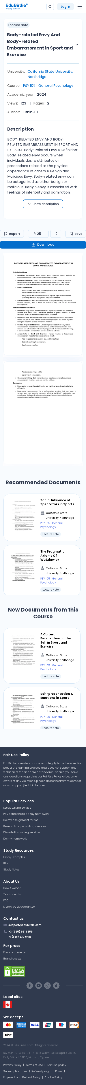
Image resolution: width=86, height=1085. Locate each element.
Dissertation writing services (22, 832)
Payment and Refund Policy (21, 1077)
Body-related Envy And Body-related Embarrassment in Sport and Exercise (40, 45)
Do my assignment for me (20, 820)
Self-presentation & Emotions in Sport (56, 696)
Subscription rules (15, 1071)
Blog (6, 863)
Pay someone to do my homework (26, 814)
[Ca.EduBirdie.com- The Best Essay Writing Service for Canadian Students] (7, 1006)
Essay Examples (14, 857)
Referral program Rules (47, 1071)
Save (78, 234)
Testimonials (12, 894)
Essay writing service (17, 807)
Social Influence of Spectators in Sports (57, 502)
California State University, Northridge (50, 74)
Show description (46, 204)
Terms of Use (34, 1065)
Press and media (14, 952)
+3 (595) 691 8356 (20, 931)
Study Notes (11, 869)
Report (14, 234)
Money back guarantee (19, 906)
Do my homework (15, 838)
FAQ (5, 900)
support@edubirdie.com (28, 785)
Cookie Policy (53, 1077)
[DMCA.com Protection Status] (43, 971)
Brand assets (12, 958)
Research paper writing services (24, 826)
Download (46, 244)
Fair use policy (56, 1065)
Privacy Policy (12, 1065)
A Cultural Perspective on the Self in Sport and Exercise (55, 640)
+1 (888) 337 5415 (20, 937)
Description (20, 129)
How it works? (12, 888)
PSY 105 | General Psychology (48, 85)
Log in (65, 6)
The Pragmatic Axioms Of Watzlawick (52, 555)
